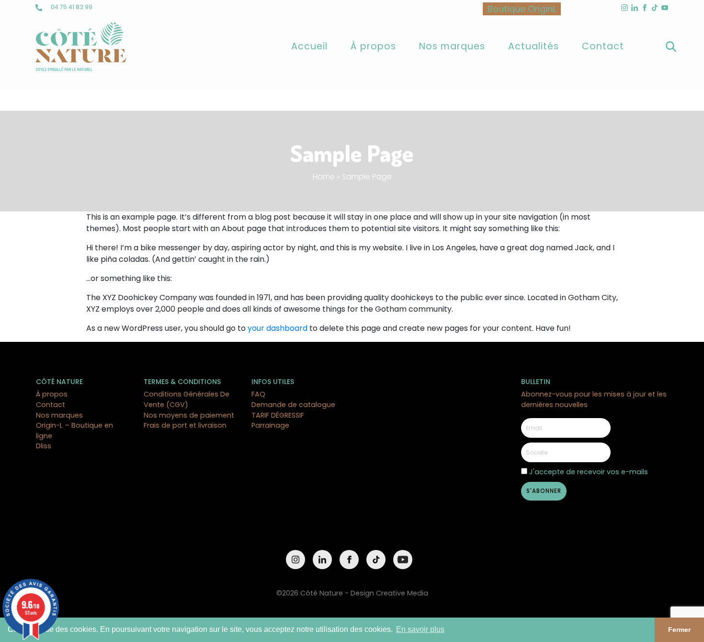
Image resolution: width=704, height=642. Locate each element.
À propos (373, 46)
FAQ (258, 394)
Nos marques (452, 46)
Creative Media (402, 593)
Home (324, 176)
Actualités (533, 46)
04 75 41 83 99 (70, 7)
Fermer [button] (679, 629)
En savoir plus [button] (420, 629)
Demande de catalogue (293, 404)
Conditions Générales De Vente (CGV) (186, 399)
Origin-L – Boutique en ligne (74, 430)
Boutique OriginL (522, 9)
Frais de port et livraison (185, 425)
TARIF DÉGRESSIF (277, 415)
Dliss (43, 446)
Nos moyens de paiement (189, 415)
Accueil (309, 46)
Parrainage (270, 425)
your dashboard (277, 328)
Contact (603, 46)
